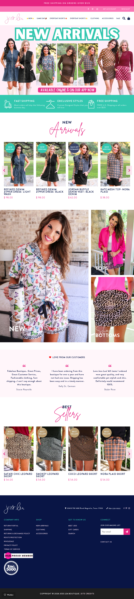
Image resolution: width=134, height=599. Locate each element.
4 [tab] (73, 91)
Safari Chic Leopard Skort (18, 475)
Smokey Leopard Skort (47, 475)
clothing (40, 529)
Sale (118, 18)
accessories (108, 18)
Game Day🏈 (42, 18)
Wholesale (9, 541)
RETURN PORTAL (11, 526)
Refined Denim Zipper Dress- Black (49, 191)
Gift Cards (73, 529)
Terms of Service (12, 549)
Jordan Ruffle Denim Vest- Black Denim (81, 191)
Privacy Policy (11, 545)
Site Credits (87, 593)
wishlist (125, 9)
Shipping (8, 529)
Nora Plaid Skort (112, 474)
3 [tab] (69, 91)
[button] (123, 18)
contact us (106, 542)
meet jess (72, 526)
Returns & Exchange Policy (17, 533)
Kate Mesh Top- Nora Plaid (115, 191)
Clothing (95, 18)
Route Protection (13, 537)
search (71, 533)
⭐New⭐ (30, 18)
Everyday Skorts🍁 (58, 18)
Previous (5, 170)
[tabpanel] (67, 60)
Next (129, 170)
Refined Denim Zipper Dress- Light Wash (17, 191)
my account (109, 9)
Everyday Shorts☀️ (79, 18)
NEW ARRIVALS (42, 526)
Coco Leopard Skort (82, 474)
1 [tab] (61, 91)
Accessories (42, 533)
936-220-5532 (115, 508)
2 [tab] (65, 91)
